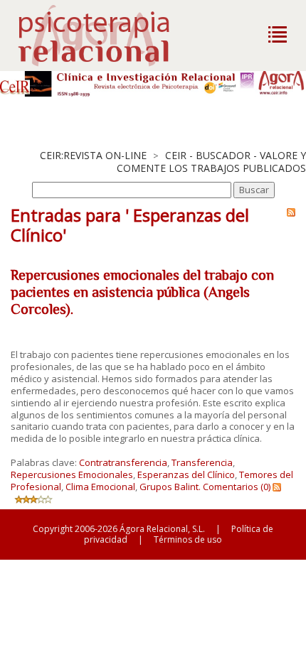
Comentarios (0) (236, 486)
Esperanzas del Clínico (186, 474)
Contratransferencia (123, 462)
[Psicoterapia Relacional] (108, 35)
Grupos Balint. (170, 486)
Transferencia (202, 462)
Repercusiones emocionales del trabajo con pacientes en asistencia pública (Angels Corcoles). (142, 292)
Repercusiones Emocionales (72, 474)
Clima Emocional (100, 486)
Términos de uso (188, 539)
